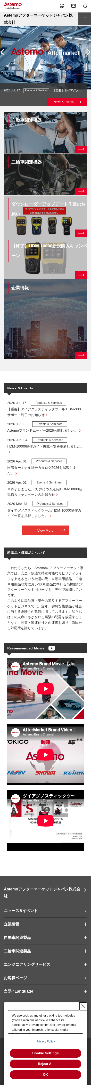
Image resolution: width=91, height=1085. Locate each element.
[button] (2, 52)
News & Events (64, 102)
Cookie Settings (45, 1053)
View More (45, 530)
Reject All (45, 1064)
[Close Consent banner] (83, 1006)
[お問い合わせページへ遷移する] (73, 5)
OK (45, 1074)
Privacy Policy (45, 1041)
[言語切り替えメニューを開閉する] (62, 6)
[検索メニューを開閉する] (85, 6)
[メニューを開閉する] (84, 18)
